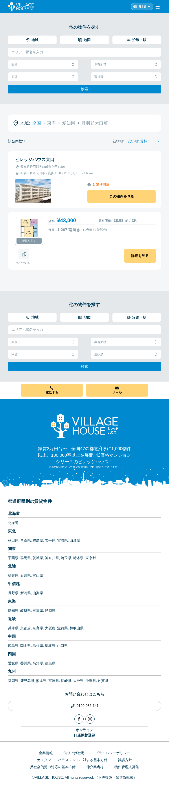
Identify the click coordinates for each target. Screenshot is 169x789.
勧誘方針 (125, 760)
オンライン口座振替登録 (84, 732)
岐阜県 (25, 610)
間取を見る (29, 240)
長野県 (13, 593)
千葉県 (13, 558)
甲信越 (14, 583)
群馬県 (25, 558)
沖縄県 (90, 681)
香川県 (25, 663)
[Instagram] (90, 719)
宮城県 (62, 540)
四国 (12, 654)
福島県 (38, 540)
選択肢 (98, 77)
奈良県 (38, 628)
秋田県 (13, 540)
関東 (12, 548)
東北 (12, 531)
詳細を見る (140, 256)
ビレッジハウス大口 (35, 159)
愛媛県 (13, 663)
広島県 (13, 646)
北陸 (12, 566)
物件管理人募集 (126, 767)
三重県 (38, 610)
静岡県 (50, 610)
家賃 (14, 77)
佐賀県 (103, 681)
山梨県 (38, 593)
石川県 (25, 575)
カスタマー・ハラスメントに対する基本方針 (72, 760)
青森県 (25, 540)
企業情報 (46, 753)
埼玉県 (66, 558)
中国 (12, 636)
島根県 (38, 646)
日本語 (142, 6)
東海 (12, 601)
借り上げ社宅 (73, 753)
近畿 (12, 619)
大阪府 (50, 628)
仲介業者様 (95, 767)
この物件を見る (121, 196)
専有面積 (100, 64)
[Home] (84, 425)
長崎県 (66, 681)
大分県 (78, 681)
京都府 (25, 628)
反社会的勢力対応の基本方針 (53, 767)
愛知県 (13, 610)
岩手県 (50, 540)
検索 (84, 89)
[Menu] (157, 6)
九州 (12, 671)
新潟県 (25, 593)
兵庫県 (13, 628)
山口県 (62, 646)
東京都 (90, 558)
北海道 (14, 513)
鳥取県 (50, 646)
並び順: (118, 141)
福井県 (13, 575)
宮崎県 (53, 681)
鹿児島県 (27, 681)
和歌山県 (77, 628)
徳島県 (50, 663)
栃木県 (78, 558)
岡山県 (25, 646)
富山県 (38, 575)
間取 (14, 64)
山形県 (75, 540)
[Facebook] (79, 719)
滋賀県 (62, 628)
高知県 (38, 663)
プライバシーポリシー (112, 753)
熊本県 (41, 681)
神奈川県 (52, 558)
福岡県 (13, 681)
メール (117, 392)
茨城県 (38, 558)
